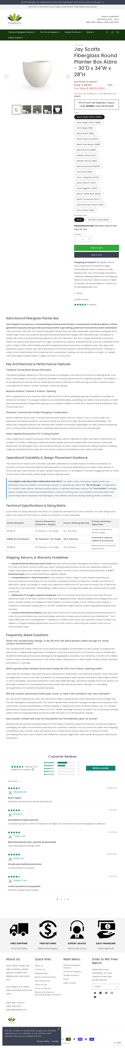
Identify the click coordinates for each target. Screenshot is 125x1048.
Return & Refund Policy (45, 977)
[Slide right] (68, 76)
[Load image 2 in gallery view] (26, 109)
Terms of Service (43, 988)
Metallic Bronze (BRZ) (87, 161)
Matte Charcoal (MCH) (88, 139)
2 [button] (61, 899)
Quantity (77, 234)
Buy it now (96, 254)
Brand (89, 32)
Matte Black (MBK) (85, 133)
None (79, 220)
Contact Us (40, 969)
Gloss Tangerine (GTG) (88, 177)
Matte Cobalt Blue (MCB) (89, 194)
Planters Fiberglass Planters (21, 32)
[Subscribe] (116, 987)
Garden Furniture (72, 32)
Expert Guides (15, 37)
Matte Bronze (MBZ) (86, 150)
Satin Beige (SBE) (85, 128)
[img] (14, 788)
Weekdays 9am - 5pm (108, 19)
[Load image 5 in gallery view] (57, 109)
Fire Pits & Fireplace (49, 32)
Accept (55, 1041)
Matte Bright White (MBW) (89, 117)
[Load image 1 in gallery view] (16, 109)
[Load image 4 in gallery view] (47, 109)
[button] (107, 32)
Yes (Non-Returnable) (98, 220)
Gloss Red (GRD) (85, 172)
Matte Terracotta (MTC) (88, 199)
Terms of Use (41, 984)
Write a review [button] (101, 768)
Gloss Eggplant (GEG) (87, 188)
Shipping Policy (41, 973)
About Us (39, 966)
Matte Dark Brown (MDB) (88, 144)
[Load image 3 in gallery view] (37, 109)
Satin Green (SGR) (85, 210)
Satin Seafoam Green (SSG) (90, 205)
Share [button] (79, 293)
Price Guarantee (42, 981)
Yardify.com (65, 1043)
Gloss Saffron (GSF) (86, 183)
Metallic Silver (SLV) (86, 155)
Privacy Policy (43, 1041)
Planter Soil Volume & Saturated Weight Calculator (48, 993)
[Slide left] (6, 76)
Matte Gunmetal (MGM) (88, 166)
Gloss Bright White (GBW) (89, 122)
